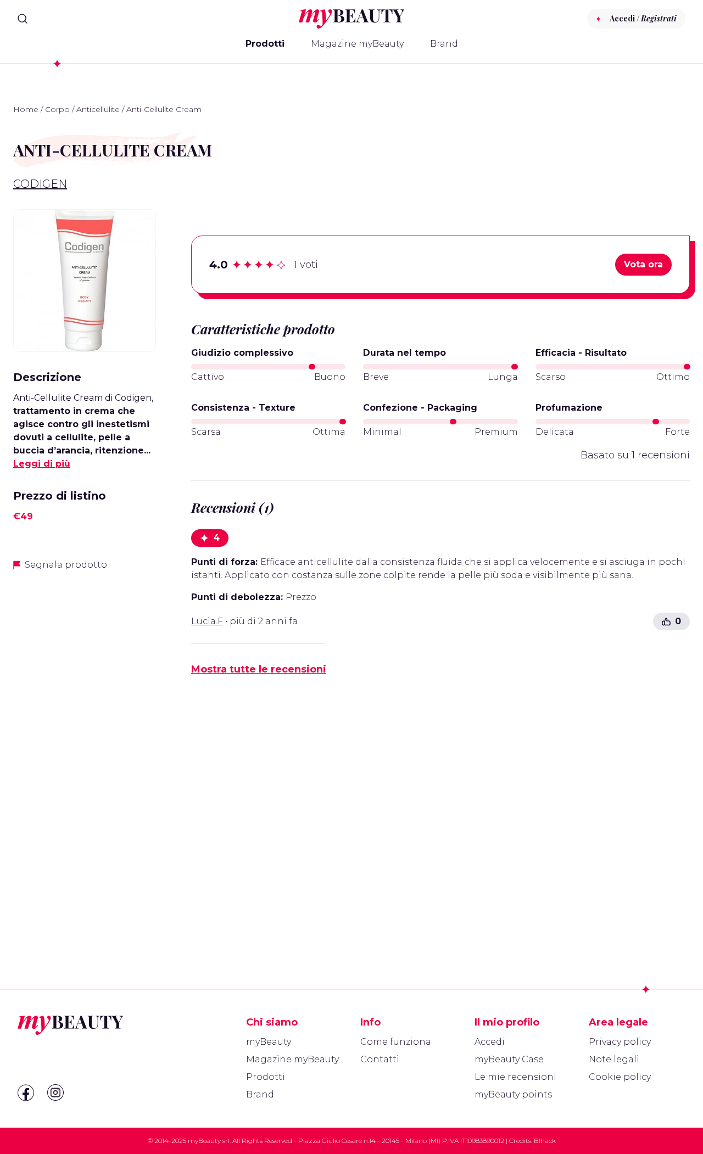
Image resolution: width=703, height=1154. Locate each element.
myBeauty (268, 1042)
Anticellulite (98, 109)
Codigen (40, 184)
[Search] (22, 19)
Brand (444, 43)
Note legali (614, 1059)
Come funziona (395, 1042)
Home (25, 109)
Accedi (490, 1042)
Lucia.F (207, 621)
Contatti (379, 1059)
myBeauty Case (509, 1059)
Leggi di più (41, 463)
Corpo (57, 109)
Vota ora (643, 264)
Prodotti (265, 43)
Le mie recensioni (515, 1077)
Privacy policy (620, 1042)
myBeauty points (513, 1094)
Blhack (545, 1140)
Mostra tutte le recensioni (258, 669)
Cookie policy (620, 1077)
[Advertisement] (84, 753)
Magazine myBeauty (357, 43)
